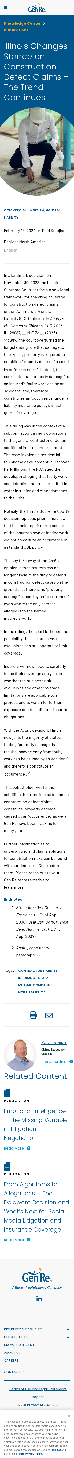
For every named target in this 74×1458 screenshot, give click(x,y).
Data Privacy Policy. (31, 1453)
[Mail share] (49, 1016)
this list (56, 1449)
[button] (33, 1015)
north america (32, 992)
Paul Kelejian (54, 1042)
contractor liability (38, 970)
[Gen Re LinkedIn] (39, 1299)
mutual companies (35, 985)
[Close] (69, 1415)
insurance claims (34, 977)
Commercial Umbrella (24, 210)
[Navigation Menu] (5, 7)
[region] (37, 1434)
